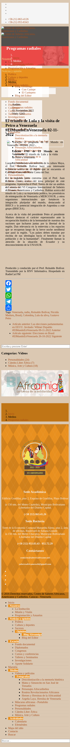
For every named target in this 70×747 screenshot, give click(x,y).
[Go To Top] (1, 744)
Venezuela (17, 312)
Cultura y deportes (18, 77)
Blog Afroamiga (32, 634)
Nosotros (7, 59)
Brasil (18, 315)
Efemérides (21, 724)
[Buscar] (1, 199)
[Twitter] (35, 289)
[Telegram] (35, 302)
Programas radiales (23, 64)
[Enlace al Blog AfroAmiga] (35, 383)
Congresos (20, 650)
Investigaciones (16, 117)
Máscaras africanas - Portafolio (31, 702)
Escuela (6, 98)
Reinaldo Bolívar (40, 312)
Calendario (21, 721)
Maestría (12, 667)
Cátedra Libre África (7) (21, 362)
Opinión (21, 631)
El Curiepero (29, 92)
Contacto (13, 731)
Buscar (12, 734)
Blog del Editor (23, 95)
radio (27, 312)
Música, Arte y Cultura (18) (23, 365)
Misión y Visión (23, 612)
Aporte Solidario (24, 663)
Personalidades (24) (18, 359)
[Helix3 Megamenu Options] (2, 43)
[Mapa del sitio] (1, 193)
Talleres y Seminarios (26, 657)
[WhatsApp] (35, 295)
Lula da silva (42, 315)
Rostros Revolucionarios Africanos (40, 692)
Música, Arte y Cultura (27, 715)
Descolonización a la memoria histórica (43, 679)
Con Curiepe (29, 89)
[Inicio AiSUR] (35, 458)
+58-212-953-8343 (18, 22)
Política (12, 74)
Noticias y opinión (12, 71)
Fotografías (23, 676)
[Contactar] (1, 196)
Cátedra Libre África (26, 711)
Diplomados (21, 647)
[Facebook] (35, 283)
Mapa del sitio (15, 728)
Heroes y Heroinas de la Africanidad (41, 695)
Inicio (16, 57)
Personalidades (16, 175)
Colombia (28, 315)
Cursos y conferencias (27, 654)
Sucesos (19, 628)
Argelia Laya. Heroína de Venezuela (41, 698)
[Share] (35, 308)
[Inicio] (1, 55)
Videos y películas (24, 673)
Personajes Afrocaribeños (28, 147)
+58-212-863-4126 (18, 19)
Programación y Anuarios (22, 68)
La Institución (22, 608)
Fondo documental (18, 101)
